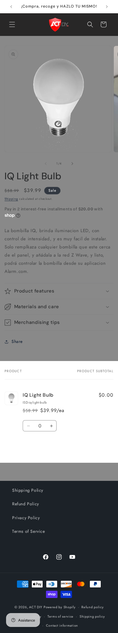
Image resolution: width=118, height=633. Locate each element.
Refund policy (92, 607)
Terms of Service (28, 531)
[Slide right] (72, 163)
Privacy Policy (26, 518)
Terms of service (61, 616)
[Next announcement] (106, 6)
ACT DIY (35, 607)
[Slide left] (45, 163)
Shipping (11, 199)
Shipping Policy (27, 490)
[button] (12, 24)
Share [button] (17, 341)
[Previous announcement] (11, 6)
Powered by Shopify (60, 607)
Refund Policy (25, 504)
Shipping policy (92, 616)
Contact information (62, 625)
